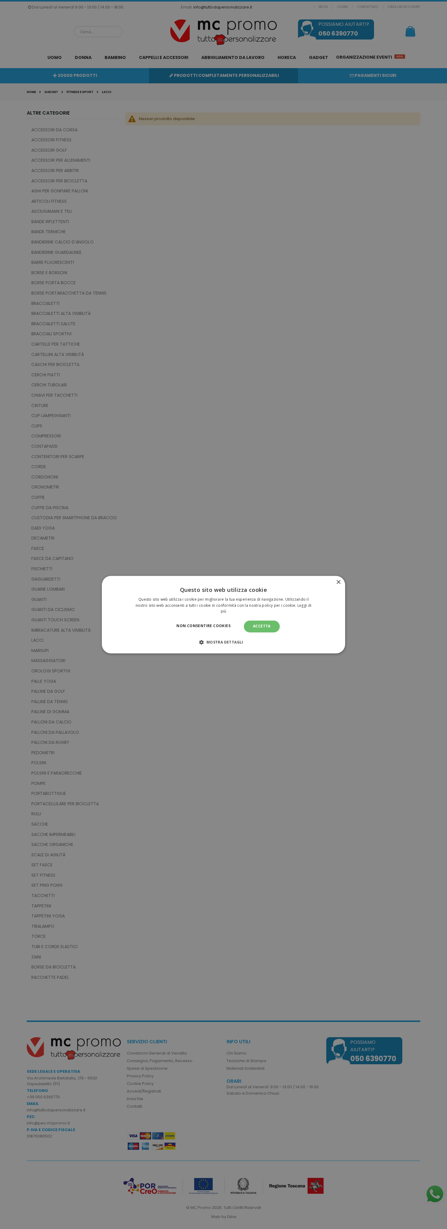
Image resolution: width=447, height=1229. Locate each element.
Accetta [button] (262, 626)
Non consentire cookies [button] (203, 626)
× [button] (338, 582)
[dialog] (223, 614)
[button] (223, 642)
